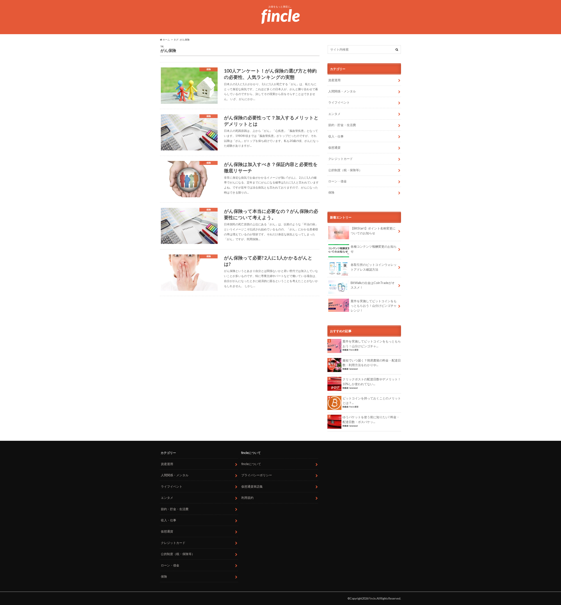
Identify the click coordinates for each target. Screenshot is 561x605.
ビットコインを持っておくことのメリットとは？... (372, 400)
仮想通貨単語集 (252, 486)
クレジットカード (340, 159)
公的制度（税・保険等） (345, 170)
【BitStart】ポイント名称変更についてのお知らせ (373, 230)
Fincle (372, 598)
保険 (331, 192)
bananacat (353, 369)
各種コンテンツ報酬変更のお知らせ (374, 249)
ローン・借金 (337, 181)
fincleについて (251, 464)
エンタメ (334, 114)
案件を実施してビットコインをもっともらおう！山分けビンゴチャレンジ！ (374, 305)
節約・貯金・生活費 (342, 125)
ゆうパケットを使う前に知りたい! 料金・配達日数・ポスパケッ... (371, 419)
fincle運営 (354, 350)
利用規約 (247, 497)
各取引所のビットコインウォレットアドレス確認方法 (374, 267)
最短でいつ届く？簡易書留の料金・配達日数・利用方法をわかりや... (372, 362)
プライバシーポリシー (256, 475)
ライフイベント (339, 102)
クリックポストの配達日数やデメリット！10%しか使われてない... (372, 381)
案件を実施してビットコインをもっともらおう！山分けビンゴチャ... (372, 343)
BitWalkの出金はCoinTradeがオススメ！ (373, 285)
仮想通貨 (334, 147)
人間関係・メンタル (342, 91)
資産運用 (334, 80)
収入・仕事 (336, 136)
